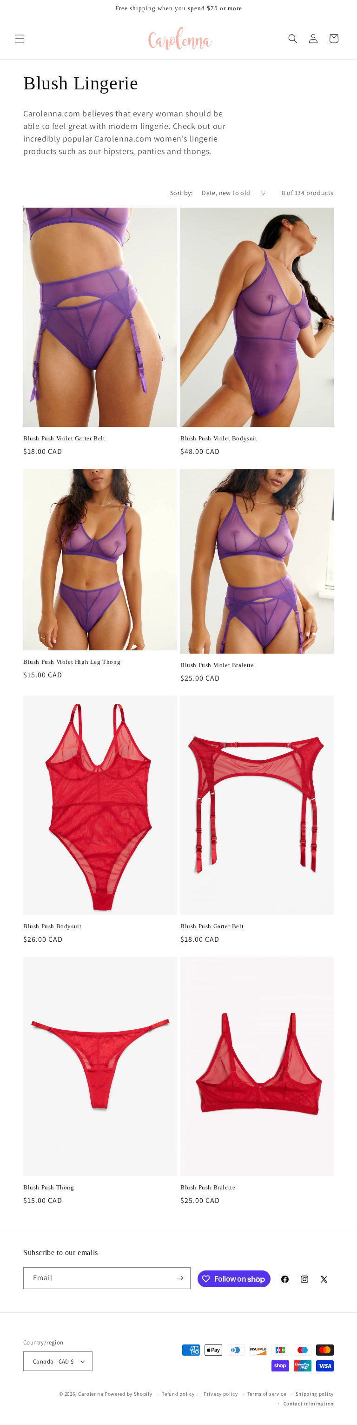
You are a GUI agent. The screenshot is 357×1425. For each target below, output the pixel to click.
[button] (19, 38)
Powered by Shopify (128, 1394)
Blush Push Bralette (207, 1187)
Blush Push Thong (48, 1187)
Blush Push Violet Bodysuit (219, 438)
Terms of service (266, 1394)
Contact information (309, 1403)
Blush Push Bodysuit (52, 926)
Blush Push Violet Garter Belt (64, 438)
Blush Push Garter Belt (212, 926)
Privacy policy (221, 1394)
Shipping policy (315, 1394)
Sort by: (181, 193)
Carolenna (90, 1394)
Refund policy (177, 1394)
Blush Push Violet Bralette (217, 665)
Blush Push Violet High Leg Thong (71, 661)
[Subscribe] (180, 1278)
